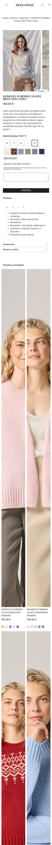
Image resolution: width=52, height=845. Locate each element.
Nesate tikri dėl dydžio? (17, 164)
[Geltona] (2, 626)
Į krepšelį (26, 190)
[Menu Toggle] (6, 4)
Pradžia (5, 18)
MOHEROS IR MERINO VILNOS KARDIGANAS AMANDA (37, 612)
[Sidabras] (6, 626)
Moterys (14, 18)
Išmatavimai (10, 158)
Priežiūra (7, 198)
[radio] (7, 143)
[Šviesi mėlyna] (39, 626)
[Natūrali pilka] (17, 626)
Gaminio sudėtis (10, 249)
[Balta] (31, 626)
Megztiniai (24, 18)
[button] (26, 198)
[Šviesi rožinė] (14, 626)
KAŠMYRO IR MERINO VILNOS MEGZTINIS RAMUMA (12, 612)
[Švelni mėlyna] (10, 626)
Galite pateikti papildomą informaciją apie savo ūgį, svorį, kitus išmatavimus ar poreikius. (25, 168)
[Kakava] (43, 626)
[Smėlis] (35, 626)
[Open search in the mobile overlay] (42, 5)
